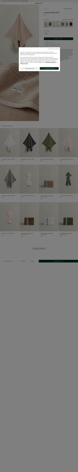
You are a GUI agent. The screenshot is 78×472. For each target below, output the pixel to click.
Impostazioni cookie (29, 68)
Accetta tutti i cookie (49, 68)
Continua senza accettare (53, 48)
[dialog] (39, 59)
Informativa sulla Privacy (51, 62)
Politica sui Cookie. (24, 63)
